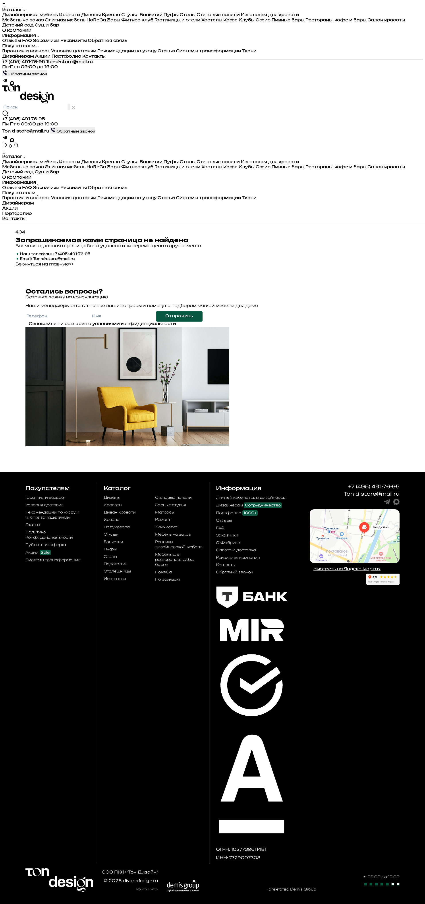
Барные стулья (170, 505)
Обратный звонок (234, 572)
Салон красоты (386, 20)
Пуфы (171, 15)
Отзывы (11, 41)
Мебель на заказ (23, 20)
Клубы (247, 20)
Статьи (166, 51)
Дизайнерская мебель (30, 15)
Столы (187, 15)
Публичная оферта (45, 544)
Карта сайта (147, 889)
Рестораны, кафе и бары (335, 20)
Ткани (249, 51)
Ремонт (162, 519)
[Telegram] (6, 82)
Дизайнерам (18, 57)
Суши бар (47, 25)
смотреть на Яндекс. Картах (347, 568)
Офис (263, 20)
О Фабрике (228, 542)
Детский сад (18, 25)
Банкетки (151, 15)
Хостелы (211, 20)
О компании (16, 31)
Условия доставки (73, 51)
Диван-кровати (120, 512)
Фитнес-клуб (137, 20)
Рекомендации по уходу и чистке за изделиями (52, 514)
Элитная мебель (65, 20)
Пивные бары (288, 20)
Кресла (111, 15)
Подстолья (115, 564)
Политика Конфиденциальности (49, 534)
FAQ (27, 41)
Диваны (91, 15)
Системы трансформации (208, 51)
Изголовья (115, 578)
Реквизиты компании (238, 557)
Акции (42, 57)
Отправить (179, 316)
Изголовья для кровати (270, 15)
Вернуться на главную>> (44, 264)
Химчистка (166, 527)
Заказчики (46, 41)
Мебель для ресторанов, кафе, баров (174, 559)
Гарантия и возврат (26, 51)
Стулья (130, 15)
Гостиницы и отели (177, 20)
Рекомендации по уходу (126, 51)
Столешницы (117, 571)
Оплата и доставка (236, 550)
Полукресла (117, 527)
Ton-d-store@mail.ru (69, 62)
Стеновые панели (218, 15)
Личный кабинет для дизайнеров (251, 497)
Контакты (94, 57)
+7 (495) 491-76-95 (23, 62)
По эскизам (167, 579)
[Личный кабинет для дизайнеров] (5, 146)
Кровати (69, 15)
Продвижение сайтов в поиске (232, 889)
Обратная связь (107, 41)
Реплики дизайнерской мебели (179, 544)
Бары (113, 20)
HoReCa (96, 20)
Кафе (230, 20)
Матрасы (164, 512)
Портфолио (66, 57)
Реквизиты (73, 41)
